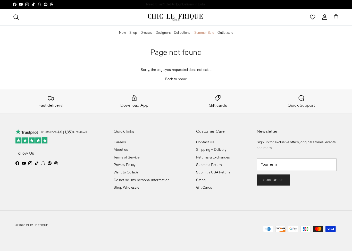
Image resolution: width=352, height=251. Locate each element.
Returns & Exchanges (213, 157)
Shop (133, 32)
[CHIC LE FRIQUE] (176, 17)
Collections (182, 32)
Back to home (176, 79)
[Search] (16, 17)
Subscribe (273, 180)
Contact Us (205, 142)
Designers (163, 32)
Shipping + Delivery (211, 149)
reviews (76, 132)
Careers (120, 142)
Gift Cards (204, 187)
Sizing (201, 180)
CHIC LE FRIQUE (37, 225)
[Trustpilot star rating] (31, 140)
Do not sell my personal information (142, 180)
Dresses (146, 32)
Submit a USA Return (213, 172)
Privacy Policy (125, 164)
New (122, 32)
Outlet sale (225, 32)
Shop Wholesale (126, 187)
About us (121, 149)
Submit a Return (209, 164)
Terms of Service (126, 157)
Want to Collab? (126, 172)
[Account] (325, 17)
